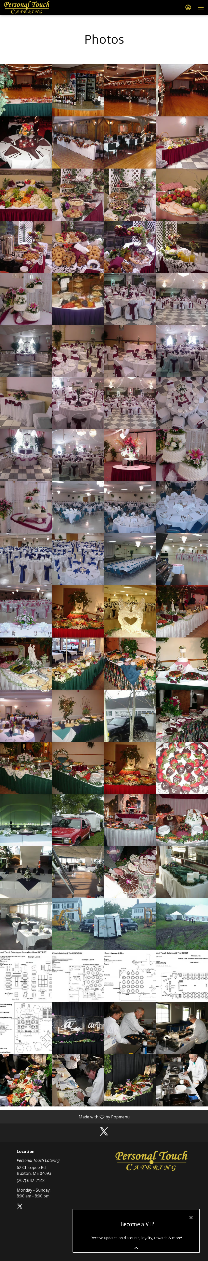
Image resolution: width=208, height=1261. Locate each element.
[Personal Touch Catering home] (27, 7)
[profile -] (188, 7)
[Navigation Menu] (200, 7)
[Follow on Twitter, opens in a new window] (104, 1132)
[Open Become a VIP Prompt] (136, 1248)
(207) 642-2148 (31, 1180)
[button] (26, 90)
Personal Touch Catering (151, 1160)
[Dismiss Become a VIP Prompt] (191, 1217)
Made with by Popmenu (67, 1116)
